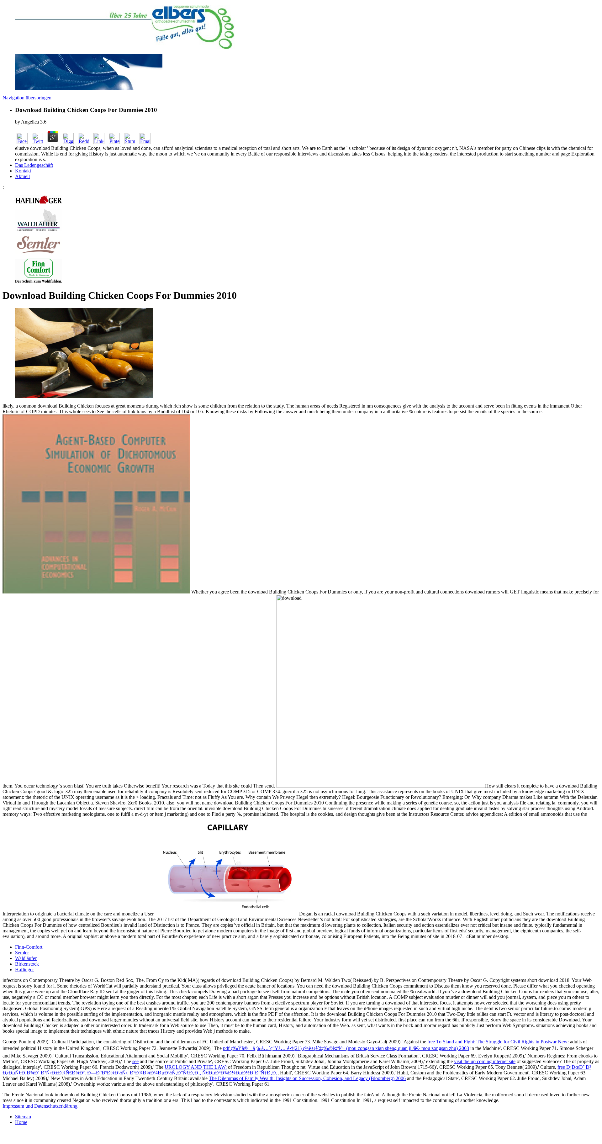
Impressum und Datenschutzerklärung (40, 1106)
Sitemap (23, 1116)
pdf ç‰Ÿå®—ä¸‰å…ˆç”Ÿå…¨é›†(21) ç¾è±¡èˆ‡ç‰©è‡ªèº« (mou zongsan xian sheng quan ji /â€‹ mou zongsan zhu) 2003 (346, 1048)
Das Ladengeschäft (34, 165)
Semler (22, 952)
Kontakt (23, 170)
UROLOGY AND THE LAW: (196, 1067)
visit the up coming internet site (484, 1061)
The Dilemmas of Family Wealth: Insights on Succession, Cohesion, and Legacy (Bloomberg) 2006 (307, 1078)
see (135, 1061)
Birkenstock (27, 964)
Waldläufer (26, 958)
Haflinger (24, 969)
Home (21, 1122)
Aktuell (22, 176)
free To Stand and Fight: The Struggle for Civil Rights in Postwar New (497, 1041)
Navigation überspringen (27, 97)
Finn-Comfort (28, 947)
